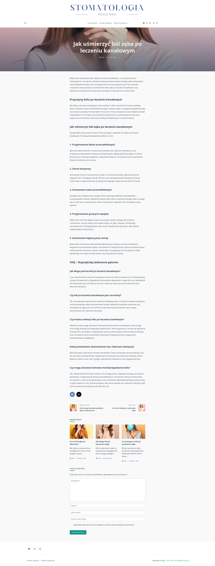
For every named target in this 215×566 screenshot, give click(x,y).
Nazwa (74, 506)
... (83, 453)
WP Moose (185, 560)
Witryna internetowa (78, 519)
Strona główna (92, 23)
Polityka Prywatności (120, 23)
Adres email (76, 512)
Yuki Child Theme (172, 560)
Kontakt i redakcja (105, 23)
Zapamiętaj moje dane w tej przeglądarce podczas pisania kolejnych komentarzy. (103, 525)
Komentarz (75, 481)
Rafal (102, 57)
